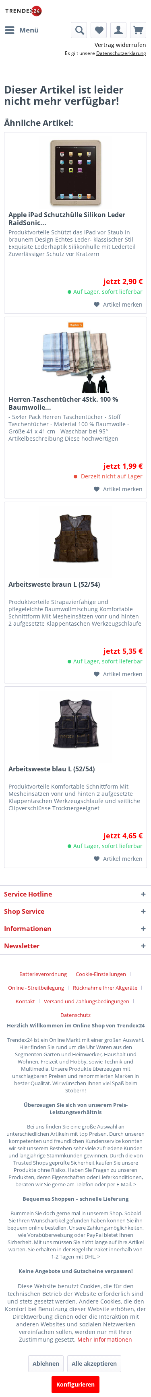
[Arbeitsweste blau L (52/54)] (75, 727)
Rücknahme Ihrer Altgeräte (105, 987)
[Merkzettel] (99, 30)
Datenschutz (75, 1015)
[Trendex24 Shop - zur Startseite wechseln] (23, 11)
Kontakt (25, 1001)
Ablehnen (46, 1363)
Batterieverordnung (43, 974)
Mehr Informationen (104, 1339)
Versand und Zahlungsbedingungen (86, 1001)
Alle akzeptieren (94, 1363)
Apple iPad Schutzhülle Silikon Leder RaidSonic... (66, 219)
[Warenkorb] (138, 30)
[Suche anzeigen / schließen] (79, 30)
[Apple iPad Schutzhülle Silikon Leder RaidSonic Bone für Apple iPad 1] (75, 172)
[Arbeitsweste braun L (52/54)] (75, 542)
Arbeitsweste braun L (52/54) (54, 584)
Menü (29, 30)
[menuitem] (21, 30)
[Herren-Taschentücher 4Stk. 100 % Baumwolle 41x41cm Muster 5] (75, 357)
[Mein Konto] (118, 30)
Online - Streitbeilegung (36, 987)
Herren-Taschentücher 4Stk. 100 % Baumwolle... (63, 403)
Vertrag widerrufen (120, 45)
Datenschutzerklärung (121, 53)
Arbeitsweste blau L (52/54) (51, 769)
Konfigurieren (75, 1384)
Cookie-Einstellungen (101, 974)
